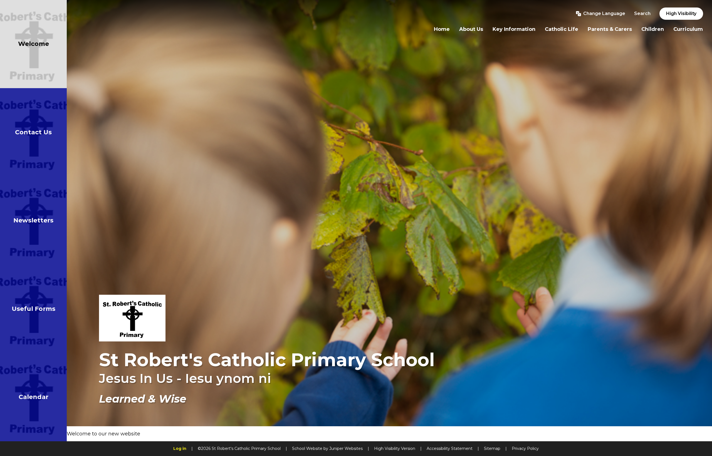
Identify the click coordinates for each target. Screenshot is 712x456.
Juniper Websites (346, 448)
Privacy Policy (525, 448)
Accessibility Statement (450, 448)
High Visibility (681, 13)
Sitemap (492, 448)
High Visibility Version (394, 448)
